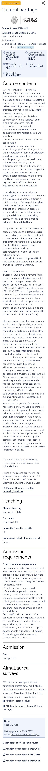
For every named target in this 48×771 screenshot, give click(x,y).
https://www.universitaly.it (25, 734)
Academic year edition (22, 748)
